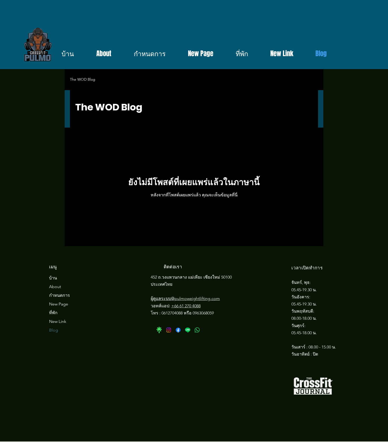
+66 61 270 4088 (186, 305)
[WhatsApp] (197, 330)
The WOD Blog (82, 79)
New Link (57, 321)
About (55, 286)
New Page (58, 304)
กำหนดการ (59, 295)
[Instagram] (168, 330)
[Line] (187, 330)
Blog (53, 330)
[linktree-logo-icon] (159, 330)
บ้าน (53, 277)
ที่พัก (53, 312)
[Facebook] (178, 330)
